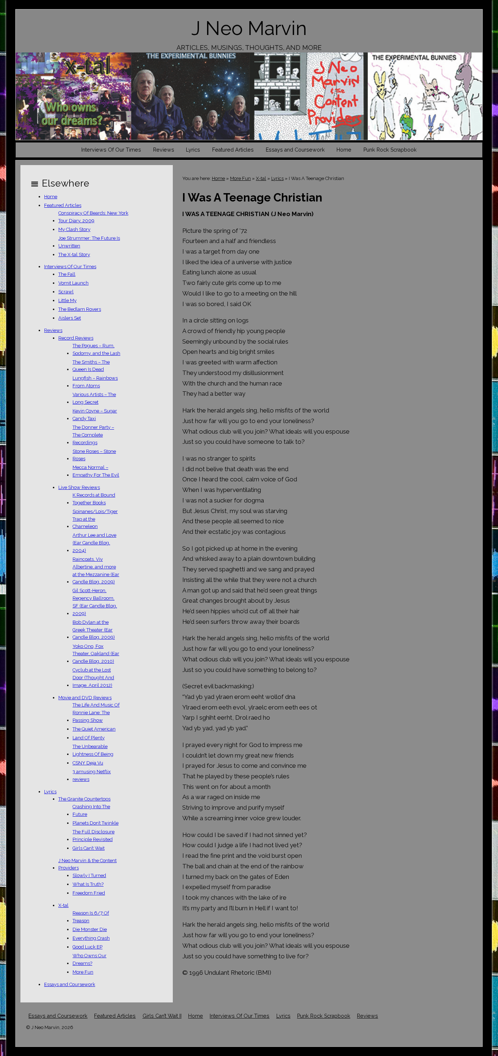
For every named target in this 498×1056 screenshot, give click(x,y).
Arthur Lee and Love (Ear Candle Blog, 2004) (94, 542)
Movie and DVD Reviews (85, 697)
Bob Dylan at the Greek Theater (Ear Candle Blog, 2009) (94, 629)
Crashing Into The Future (91, 810)
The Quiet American (94, 729)
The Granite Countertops (84, 799)
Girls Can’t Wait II (162, 1015)
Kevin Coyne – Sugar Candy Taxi (95, 414)
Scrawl (66, 291)
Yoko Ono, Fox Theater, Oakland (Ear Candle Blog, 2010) (96, 654)
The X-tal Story (74, 254)
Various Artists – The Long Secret (94, 398)
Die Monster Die (90, 929)
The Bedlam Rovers (79, 309)
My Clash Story (74, 229)
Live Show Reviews (79, 487)
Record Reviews (75, 338)
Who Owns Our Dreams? (89, 959)
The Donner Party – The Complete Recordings (93, 435)
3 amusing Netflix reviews (92, 775)
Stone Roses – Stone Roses (94, 455)
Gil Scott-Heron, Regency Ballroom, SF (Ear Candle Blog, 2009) (95, 602)
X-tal (261, 178)
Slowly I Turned (89, 875)
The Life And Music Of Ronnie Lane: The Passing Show (96, 712)
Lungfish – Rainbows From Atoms (95, 381)
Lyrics (193, 150)
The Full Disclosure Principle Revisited (93, 835)
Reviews (163, 150)
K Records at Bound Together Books (94, 498)
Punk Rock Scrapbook (390, 150)
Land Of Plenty (89, 737)
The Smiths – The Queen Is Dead (91, 365)
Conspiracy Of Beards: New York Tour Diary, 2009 (93, 216)
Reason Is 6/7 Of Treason (91, 916)
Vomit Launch (73, 283)
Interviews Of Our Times (111, 150)
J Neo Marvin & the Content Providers (87, 864)
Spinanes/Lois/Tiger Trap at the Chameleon (95, 519)
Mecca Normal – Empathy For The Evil (96, 471)
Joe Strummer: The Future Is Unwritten (89, 242)
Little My (67, 300)
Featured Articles (233, 150)
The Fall (66, 274)
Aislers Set (69, 318)
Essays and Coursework (295, 150)
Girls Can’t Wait (89, 848)
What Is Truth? (88, 884)
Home (343, 150)
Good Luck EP (87, 947)
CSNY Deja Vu (88, 763)
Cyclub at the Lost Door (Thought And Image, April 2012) (93, 677)
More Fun (240, 178)
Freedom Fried (89, 893)
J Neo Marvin (249, 28)
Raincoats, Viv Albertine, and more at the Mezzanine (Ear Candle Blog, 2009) (96, 570)
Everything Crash (91, 938)
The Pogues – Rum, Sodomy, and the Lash (96, 349)
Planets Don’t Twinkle (95, 823)
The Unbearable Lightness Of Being (93, 750)
